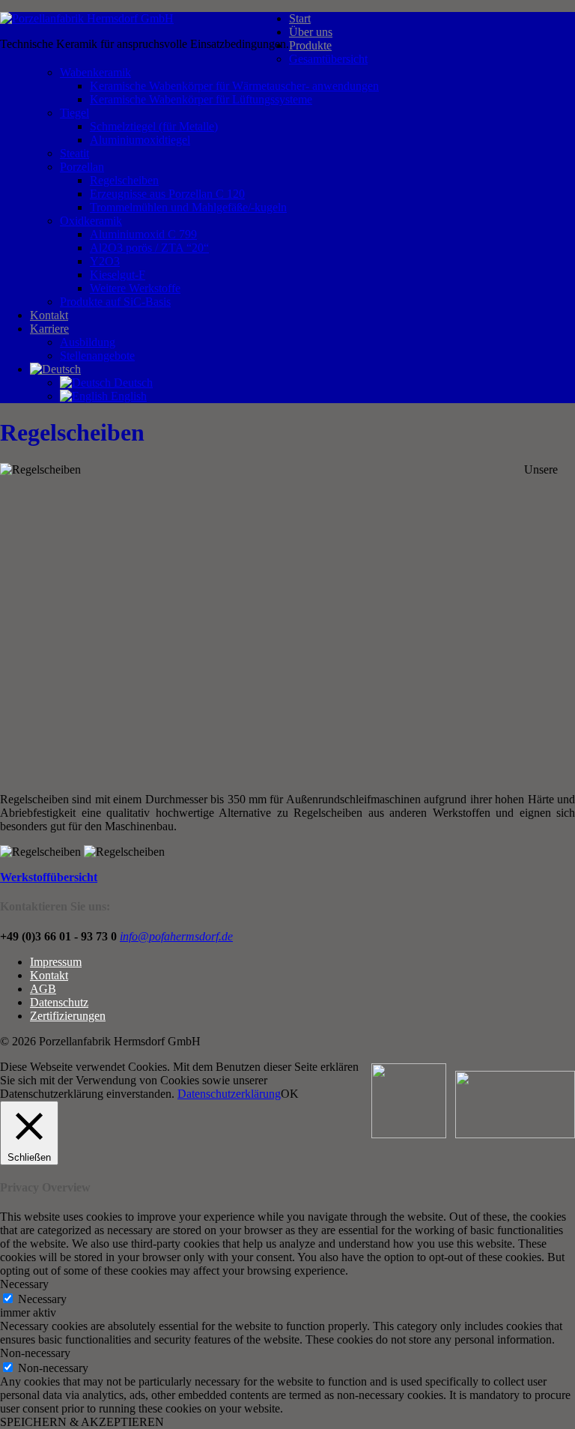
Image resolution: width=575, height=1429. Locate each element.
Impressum (56, 961)
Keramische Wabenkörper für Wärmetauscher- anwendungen (234, 85)
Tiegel (74, 112)
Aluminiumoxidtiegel (140, 139)
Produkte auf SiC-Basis (115, 301)
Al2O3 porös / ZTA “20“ (149, 247)
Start (300, 18)
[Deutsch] (55, 369)
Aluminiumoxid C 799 (143, 234)
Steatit (74, 153)
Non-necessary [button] (35, 1353)
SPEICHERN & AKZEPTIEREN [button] (82, 1422)
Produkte (310, 45)
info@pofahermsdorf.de (176, 936)
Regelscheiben (124, 180)
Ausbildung (87, 342)
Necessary (42, 1299)
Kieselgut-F (117, 274)
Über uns (310, 31)
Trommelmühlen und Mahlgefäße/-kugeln (188, 207)
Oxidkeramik (91, 220)
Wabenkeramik (95, 72)
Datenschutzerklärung (229, 1093)
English (127, 396)
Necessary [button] (24, 1284)
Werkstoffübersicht (48, 877)
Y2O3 (105, 261)
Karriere (49, 328)
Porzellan (82, 166)
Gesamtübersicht (328, 58)
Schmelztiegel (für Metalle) (154, 126)
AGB (43, 988)
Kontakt (49, 315)
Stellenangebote (97, 355)
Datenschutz (59, 1002)
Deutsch (132, 382)
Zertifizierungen (68, 1015)
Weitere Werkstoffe (135, 288)
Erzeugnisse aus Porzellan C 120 (167, 193)
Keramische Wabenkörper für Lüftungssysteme (201, 99)
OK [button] (290, 1093)
